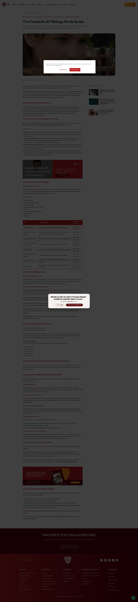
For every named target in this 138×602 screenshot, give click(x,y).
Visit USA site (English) (74, 305)
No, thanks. (60, 305)
